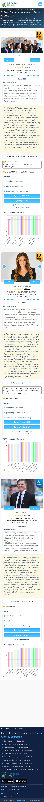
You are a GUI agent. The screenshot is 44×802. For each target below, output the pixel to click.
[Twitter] (6, 793)
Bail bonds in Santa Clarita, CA (13, 741)
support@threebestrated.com (16, 786)
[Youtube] (14, 793)
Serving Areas (34, 75)
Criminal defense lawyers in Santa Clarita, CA (18, 750)
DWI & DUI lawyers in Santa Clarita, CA (16, 754)
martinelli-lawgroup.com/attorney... (18, 626)
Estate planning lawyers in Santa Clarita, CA (18, 757)
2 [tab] (21, 503)
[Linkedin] (17, 793)
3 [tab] (22, 55)
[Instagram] (9, 793)
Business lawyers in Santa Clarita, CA (15, 747)
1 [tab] (19, 55)
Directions (9, 76)
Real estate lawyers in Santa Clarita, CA (16, 766)
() (27, 67)
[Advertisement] (22, 704)
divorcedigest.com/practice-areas (18, 191)
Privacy (4, 796)
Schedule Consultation (14, 181)
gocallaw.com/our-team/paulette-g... (19, 418)
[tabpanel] (22, 45)
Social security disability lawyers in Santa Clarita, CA (20, 769)
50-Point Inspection (15, 22)
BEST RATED (5, 9)
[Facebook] (2, 793)
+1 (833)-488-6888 (14, 790)
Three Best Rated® (21, 800)
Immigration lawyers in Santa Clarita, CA (16, 760)
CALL (9, 60)
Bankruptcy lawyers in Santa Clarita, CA (16, 744)
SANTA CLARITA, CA (16, 9)
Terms (11, 796)
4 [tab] (24, 55)
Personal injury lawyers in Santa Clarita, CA (17, 763)
